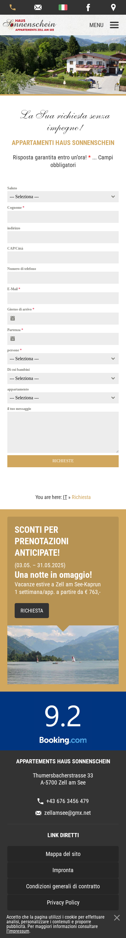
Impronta (63, 870)
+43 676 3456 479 (12, 7)
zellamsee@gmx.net (37, 7)
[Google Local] (113, 7)
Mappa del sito (63, 853)
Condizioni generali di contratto (63, 886)
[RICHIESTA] (63, 654)
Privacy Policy (63, 902)
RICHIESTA (32, 610)
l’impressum (17, 931)
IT (65, 497)
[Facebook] (88, 7)
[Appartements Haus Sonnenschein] (32, 25)
